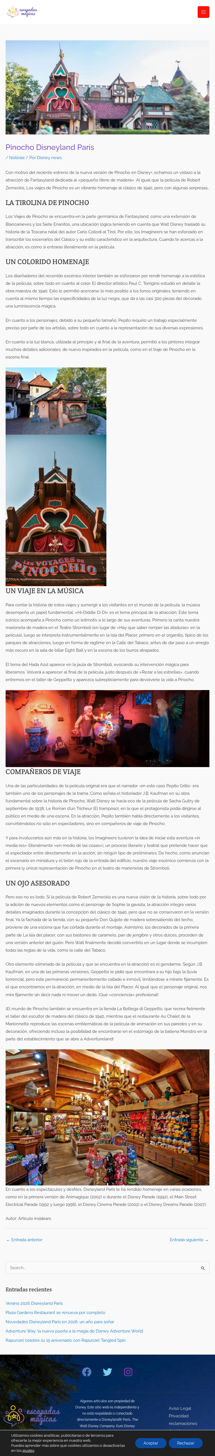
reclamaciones (183, 1423)
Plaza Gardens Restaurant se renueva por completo (55, 1312)
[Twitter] (107, 1372)
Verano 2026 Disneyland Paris (34, 1303)
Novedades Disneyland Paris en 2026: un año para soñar (60, 1321)
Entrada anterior (24, 1239)
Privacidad (178, 1415)
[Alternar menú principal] (203, 12)
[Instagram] (128, 1372)
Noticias (17, 157)
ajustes (28, 1450)
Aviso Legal (180, 1408)
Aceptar (151, 1443)
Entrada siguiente (189, 1239)
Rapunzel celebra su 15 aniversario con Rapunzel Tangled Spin (66, 1340)
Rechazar (185, 1443)
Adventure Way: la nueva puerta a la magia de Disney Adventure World (74, 1331)
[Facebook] (87, 1372)
